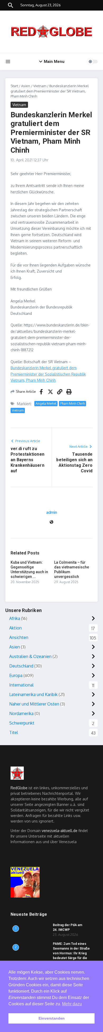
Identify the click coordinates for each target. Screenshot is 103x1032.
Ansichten (18, 637)
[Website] (51, 522)
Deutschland (21, 666)
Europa (15, 675)
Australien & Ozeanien (30, 656)
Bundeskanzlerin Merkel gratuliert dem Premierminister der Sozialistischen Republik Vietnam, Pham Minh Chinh (48, 374)
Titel (13, 732)
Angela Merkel (46, 403)
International (21, 685)
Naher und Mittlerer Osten (34, 704)
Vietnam (39, 86)
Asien (25, 86)
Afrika (14, 618)
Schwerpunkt (21, 723)
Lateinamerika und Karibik (33, 694)
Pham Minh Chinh (72, 403)
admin (51, 512)
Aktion (15, 628)
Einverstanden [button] (52, 1018)
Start (14, 86)
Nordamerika (21, 713)
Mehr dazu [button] (72, 1004)
